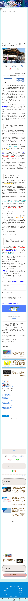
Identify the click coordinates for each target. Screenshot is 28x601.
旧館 (20, 594)
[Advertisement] (14, 27)
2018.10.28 (22, 356)
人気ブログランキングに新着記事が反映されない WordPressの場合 (8, 407)
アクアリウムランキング (7, 386)
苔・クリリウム (7, 594)
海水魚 (20, 590)
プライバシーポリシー (14, 596)
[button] (25, 344)
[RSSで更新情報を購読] (15, 471)
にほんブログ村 (6, 383)
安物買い (20, 592)
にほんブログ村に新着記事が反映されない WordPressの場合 (7, 402)
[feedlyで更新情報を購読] (13, 471)
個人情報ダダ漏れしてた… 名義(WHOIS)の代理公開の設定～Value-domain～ (7, 396)
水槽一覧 (7, 588)
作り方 (20, 588)
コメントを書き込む (15, 574)
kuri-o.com (6, 356)
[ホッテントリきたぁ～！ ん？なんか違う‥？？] (7, 352)
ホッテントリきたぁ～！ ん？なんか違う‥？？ (18, 351)
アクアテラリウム (7, 590)
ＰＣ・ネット (6, 415)
